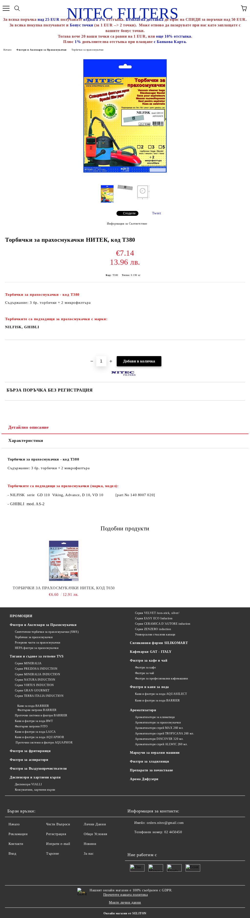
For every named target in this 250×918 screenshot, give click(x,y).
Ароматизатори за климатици (155, 717)
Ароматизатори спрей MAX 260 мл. (159, 728)
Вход (12, 853)
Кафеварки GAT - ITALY (151, 652)
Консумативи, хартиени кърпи (35, 789)
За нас (89, 853)
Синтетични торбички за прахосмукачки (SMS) (47, 632)
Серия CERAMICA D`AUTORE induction (162, 623)
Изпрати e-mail (58, 844)
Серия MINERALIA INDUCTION (37, 674)
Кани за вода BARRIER (33, 706)
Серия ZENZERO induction (153, 629)
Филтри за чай (144, 673)
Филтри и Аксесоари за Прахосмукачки (41, 49)
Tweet (156, 213)
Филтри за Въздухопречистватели (38, 768)
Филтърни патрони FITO (31, 726)
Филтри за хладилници (149, 761)
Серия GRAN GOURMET (32, 690)
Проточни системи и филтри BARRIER (41, 715)
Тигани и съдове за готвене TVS (37, 656)
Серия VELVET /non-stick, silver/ (157, 613)
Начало (7, 49)
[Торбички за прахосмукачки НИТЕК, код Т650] (64, 561)
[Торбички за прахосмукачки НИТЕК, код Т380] (125, 178)
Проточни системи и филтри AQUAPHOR (44, 742)
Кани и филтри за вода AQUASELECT (161, 694)
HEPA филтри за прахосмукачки (36, 648)
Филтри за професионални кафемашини (161, 678)
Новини (90, 844)
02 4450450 (173, 832)
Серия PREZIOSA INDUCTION (36, 668)
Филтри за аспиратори (29, 760)
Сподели (129, 213)
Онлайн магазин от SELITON (125, 913)
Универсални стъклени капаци (155, 634)
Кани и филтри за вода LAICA (35, 731)
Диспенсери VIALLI (28, 784)
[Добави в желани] (241, 348)
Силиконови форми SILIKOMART (159, 643)
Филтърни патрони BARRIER (37, 710)
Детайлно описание (28, 427)
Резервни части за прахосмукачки (37, 642)
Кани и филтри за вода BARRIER (157, 700)
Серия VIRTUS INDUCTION (34, 685)
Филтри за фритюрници (30, 751)
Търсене (52, 853)
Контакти (16, 844)
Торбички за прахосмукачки (88, 49)
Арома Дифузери (144, 779)
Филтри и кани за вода (149, 687)
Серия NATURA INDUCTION (35, 679)
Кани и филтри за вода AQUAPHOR (39, 737)
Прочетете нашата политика (125, 894)
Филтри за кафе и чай (148, 660)
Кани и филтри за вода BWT (34, 721)
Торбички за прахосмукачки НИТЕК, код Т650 (64, 588)
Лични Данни (95, 824)
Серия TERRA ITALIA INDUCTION (39, 696)
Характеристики (25, 440)
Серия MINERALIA (28, 663)
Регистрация (56, 834)
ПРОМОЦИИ (21, 616)
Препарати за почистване (151, 770)
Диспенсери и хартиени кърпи (35, 777)
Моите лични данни (125, 902)
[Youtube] (134, 842)
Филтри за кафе (145, 667)
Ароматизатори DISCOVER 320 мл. (159, 739)
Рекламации (18, 834)
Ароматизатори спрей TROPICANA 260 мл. (164, 733)
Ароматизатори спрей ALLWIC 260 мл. (161, 744)
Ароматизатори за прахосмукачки (158, 722)
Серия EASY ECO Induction (154, 618)
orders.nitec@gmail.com (165, 823)
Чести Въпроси (58, 824)
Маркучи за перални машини (155, 752)
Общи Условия (95, 834)
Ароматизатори (143, 710)
